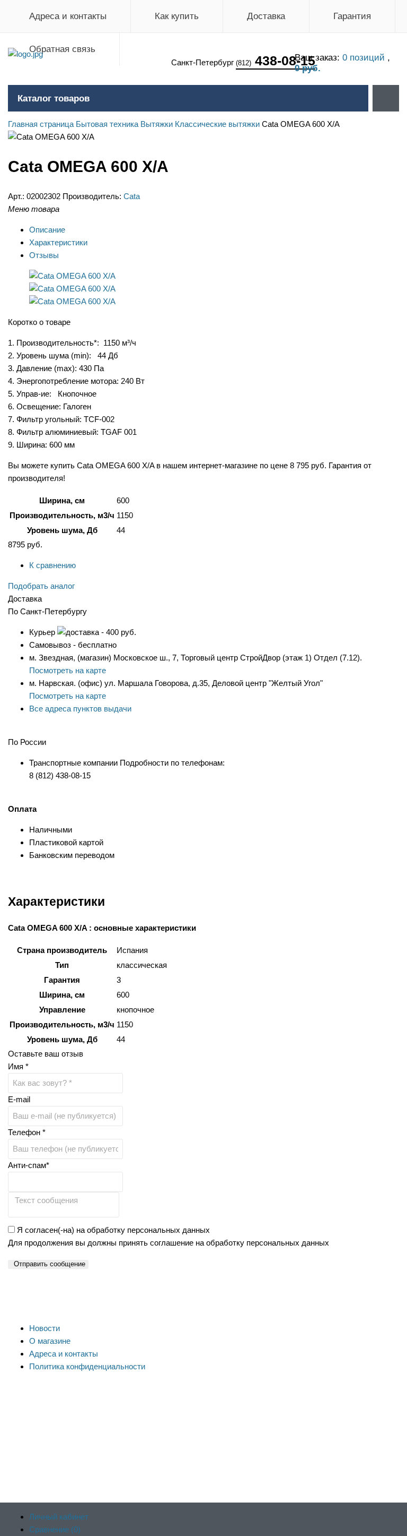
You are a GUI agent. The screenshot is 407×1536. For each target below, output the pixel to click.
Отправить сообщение (49, 1264)
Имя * (18, 1066)
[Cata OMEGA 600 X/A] (72, 275)
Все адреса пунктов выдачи (80, 708)
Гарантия (352, 16)
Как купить (177, 16)
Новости (44, 1328)
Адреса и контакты (68, 16)
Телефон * (27, 1132)
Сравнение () (55, 1529)
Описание (47, 229)
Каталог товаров (53, 98)
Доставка (266, 16)
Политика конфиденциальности (87, 1366)
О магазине (49, 1340)
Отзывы (44, 255)
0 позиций (364, 58)
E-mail (19, 1099)
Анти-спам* (28, 1165)
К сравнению (52, 565)
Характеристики (58, 242)
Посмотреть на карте (67, 670)
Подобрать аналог (41, 585)
